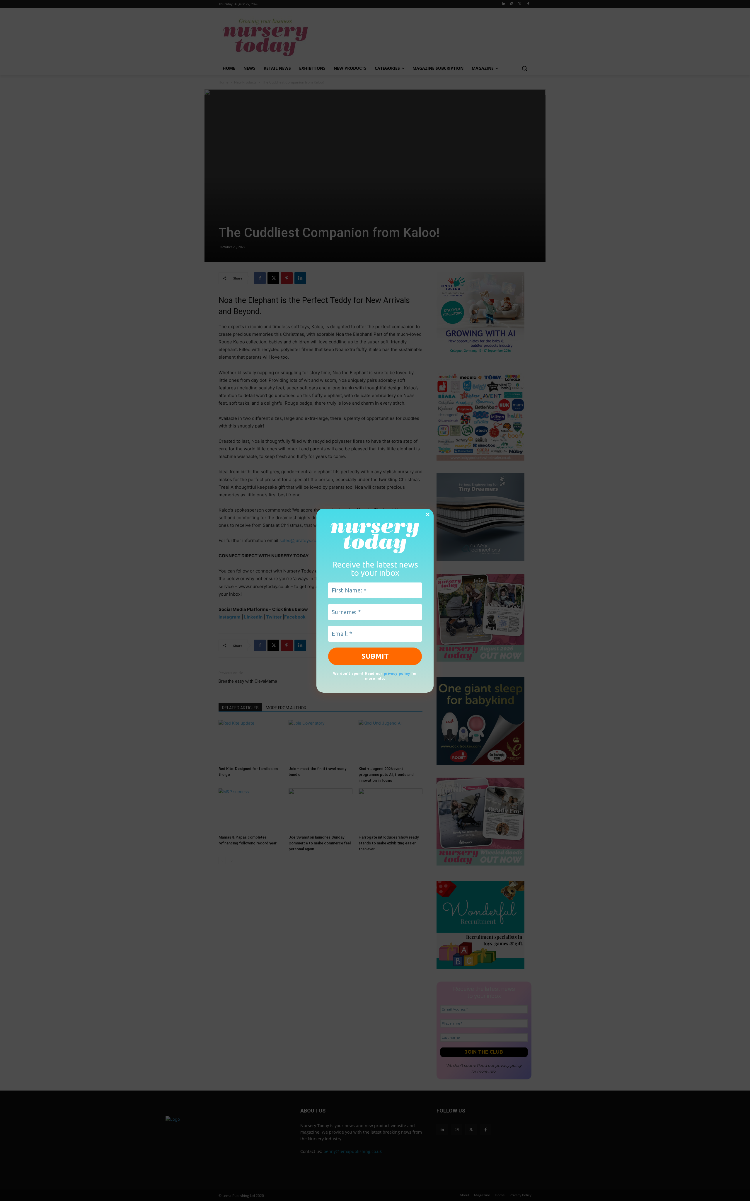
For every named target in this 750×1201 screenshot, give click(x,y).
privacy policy (397, 673)
